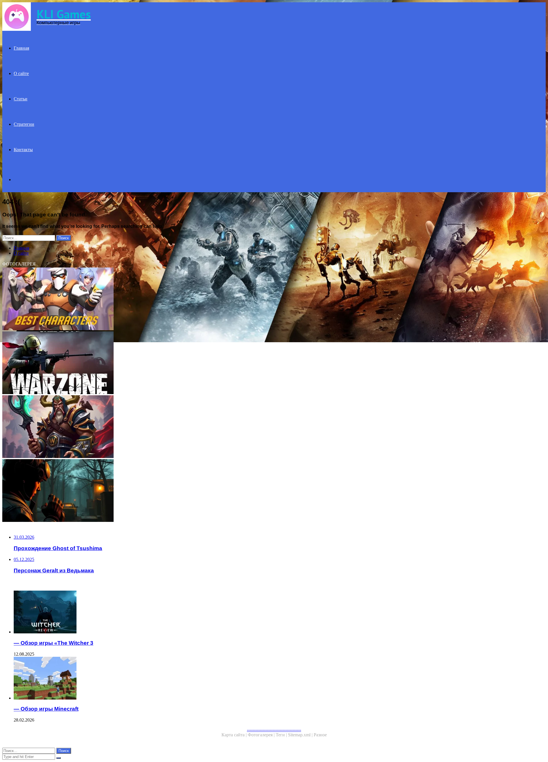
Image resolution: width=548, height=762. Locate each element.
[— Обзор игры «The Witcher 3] (179, 613)
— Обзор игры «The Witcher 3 (53, 643)
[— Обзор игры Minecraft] (179, 679)
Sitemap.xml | (301, 734)
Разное (320, 734)
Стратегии (24, 124)
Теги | (282, 734)
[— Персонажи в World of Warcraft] (173, 427)
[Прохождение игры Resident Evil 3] (173, 491)
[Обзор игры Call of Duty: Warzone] (173, 363)
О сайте (21, 73)
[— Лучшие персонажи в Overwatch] (173, 299)
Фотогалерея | (262, 734)
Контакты (23, 149)
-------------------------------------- (274, 729)
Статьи (20, 98)
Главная (21, 48)
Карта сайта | (234, 734)
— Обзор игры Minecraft (46, 709)
